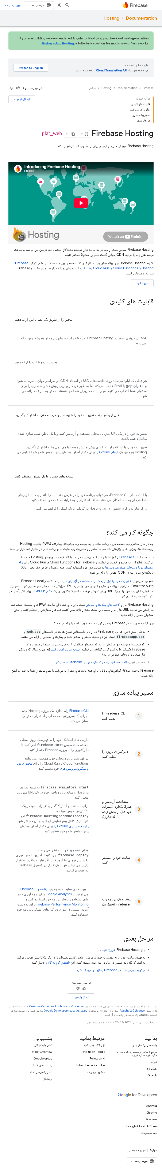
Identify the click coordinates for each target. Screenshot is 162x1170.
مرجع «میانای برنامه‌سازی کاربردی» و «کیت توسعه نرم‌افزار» (136, 1053)
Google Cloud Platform (141, 1126)
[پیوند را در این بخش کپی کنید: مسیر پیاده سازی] (108, 692)
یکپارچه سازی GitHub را (71, 826)
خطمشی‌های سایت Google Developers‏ (66, 1010)
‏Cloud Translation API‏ (111, 70)
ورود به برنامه (12, 5)
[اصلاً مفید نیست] (11, 88)
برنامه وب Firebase (34, 889)
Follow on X (97, 1058)
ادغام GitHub (108, 452)
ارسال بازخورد (22, 99)
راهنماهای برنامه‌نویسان (144, 1045)
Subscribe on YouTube (90, 1065)
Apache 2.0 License (132, 1010)
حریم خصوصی (137, 1150)
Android (151, 1106)
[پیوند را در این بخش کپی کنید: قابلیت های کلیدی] (105, 301)
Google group (43, 1058)
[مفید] (18, 88)
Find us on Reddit (93, 1052)
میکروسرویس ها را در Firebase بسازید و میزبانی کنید (110, 970)
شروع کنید (142, 283)
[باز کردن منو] (153, 5)
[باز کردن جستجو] (67, 5)
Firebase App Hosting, (58, 43)
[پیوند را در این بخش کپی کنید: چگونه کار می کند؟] (102, 532)
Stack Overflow (42, 1052)
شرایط (153, 1150)
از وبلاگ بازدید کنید (94, 1045)
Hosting (111, 18)
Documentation (141, 18)
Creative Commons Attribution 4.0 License (56, 1006)
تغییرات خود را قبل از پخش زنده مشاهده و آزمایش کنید (96, 581)
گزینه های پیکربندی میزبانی (103, 605)
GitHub (152, 1075)
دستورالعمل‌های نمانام (41, 1072)
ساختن (92, 88)
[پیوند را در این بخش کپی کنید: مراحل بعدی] (119, 938)
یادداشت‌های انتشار (42, 1065)
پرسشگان (47, 1079)
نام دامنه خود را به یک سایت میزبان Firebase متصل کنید (90, 662)
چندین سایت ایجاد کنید (66, 649)
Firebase (148, 88)
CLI (128, 557)
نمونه (154, 1062)
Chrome (151, 1112)
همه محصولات (149, 1133)
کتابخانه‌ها (151, 1068)
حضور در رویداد (96, 1072)
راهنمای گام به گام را (57, 962)
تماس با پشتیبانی (43, 1045)
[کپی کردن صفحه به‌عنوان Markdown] (73, 134)
